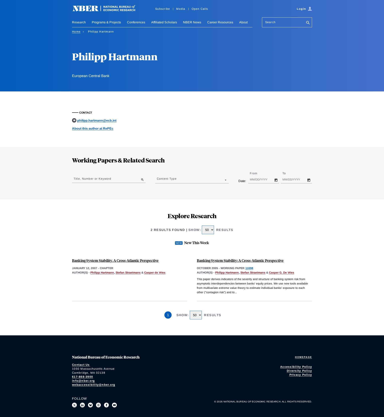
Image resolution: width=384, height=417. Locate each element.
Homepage (303, 357)
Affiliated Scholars (164, 22)
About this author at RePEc (92, 128)
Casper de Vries (154, 272)
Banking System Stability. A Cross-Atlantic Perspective (115, 260)
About (243, 22)
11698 (249, 268)
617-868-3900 (82, 376)
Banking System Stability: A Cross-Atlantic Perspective (240, 260)
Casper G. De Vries (281, 272)
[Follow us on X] (74, 405)
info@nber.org (83, 380)
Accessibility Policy (296, 366)
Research (79, 22)
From (257, 173)
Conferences (136, 22)
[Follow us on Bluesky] (90, 405)
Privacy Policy (300, 374)
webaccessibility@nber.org (93, 384)
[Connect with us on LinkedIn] (82, 405)
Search (270, 22)
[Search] (308, 23)
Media (180, 8)
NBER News (192, 22)
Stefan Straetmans (128, 272)
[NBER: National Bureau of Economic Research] (107, 10)
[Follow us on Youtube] (114, 405)
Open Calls (200, 8)
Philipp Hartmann (102, 272)
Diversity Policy (299, 370)
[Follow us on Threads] (98, 405)
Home (76, 31)
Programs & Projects (106, 22)
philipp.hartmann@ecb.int (96, 120)
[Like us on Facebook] (106, 405)
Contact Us (81, 364)
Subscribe (162, 8)
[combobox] (157, 179)
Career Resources (220, 22)
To (287, 173)
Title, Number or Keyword (92, 178)
